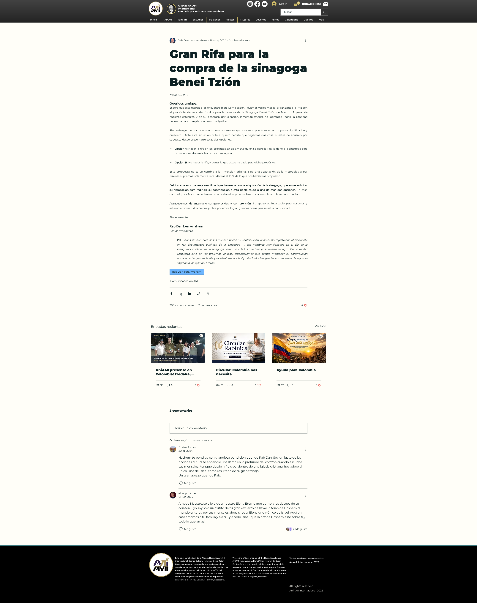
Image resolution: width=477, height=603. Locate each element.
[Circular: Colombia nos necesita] (239, 348)
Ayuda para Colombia (296, 370)
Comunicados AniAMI (184, 281)
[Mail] (325, 3)
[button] (297, 3)
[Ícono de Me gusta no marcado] (181, 483)
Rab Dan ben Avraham (186, 271)
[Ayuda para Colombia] (299, 348)
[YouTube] (265, 4)
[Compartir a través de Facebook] (171, 294)
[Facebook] (257, 4)
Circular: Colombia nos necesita (236, 372)
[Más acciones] (305, 40)
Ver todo (320, 326)
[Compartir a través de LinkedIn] (189, 294)
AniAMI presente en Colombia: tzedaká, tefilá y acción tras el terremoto (175, 372)
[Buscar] (324, 12)
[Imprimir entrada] (208, 294)
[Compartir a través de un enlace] (198, 294)
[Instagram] (250, 4)
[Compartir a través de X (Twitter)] (180, 294)
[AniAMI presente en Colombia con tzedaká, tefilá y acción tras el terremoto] (178, 348)
